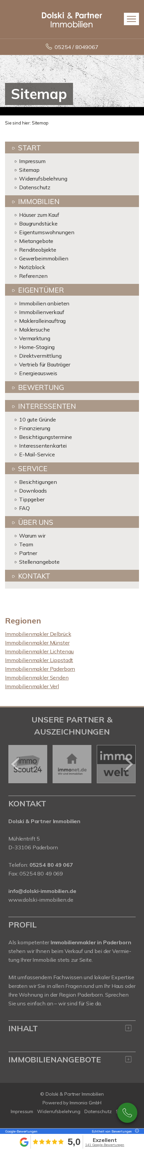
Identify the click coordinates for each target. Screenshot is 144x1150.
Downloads (33, 490)
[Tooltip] (136, 1131)
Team (26, 544)
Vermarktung (34, 338)
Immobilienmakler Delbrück (38, 634)
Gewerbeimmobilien (43, 258)
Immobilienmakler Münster (37, 642)
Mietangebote (36, 241)
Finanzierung (34, 428)
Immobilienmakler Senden (37, 677)
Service (33, 468)
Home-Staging (37, 347)
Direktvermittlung (40, 355)
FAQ (24, 508)
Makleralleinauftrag (42, 320)
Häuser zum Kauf (39, 214)
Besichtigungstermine (45, 437)
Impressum (32, 161)
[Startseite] (72, 19)
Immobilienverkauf (41, 312)
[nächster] (128, 764)
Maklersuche (34, 329)
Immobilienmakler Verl (32, 686)
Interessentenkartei (43, 445)
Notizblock (32, 267)
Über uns (35, 522)
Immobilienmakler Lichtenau (39, 651)
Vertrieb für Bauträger (44, 364)
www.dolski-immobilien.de (40, 899)
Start (29, 147)
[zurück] (15, 764)
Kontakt (34, 575)
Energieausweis (38, 373)
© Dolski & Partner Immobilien (71, 1094)
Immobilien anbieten (44, 303)
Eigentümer (41, 290)
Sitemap (29, 169)
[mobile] (131, 19)
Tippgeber (32, 499)
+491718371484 (127, 1113)
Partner (28, 553)
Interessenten (47, 406)
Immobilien (39, 201)
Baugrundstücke (38, 223)
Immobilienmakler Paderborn (40, 668)
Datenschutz (34, 187)
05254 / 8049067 (76, 47)
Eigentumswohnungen (46, 232)
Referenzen (33, 275)
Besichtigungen (38, 482)
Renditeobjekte (37, 249)
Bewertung (41, 387)
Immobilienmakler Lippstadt (39, 660)
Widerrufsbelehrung (43, 178)
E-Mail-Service (37, 454)
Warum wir (32, 535)
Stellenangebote (39, 561)
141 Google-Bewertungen (104, 1145)
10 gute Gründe (37, 419)
